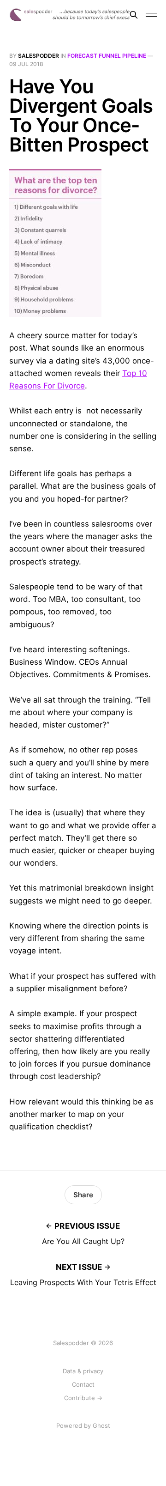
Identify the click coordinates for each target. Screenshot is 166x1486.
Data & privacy (83, 1371)
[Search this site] (134, 15)
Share (83, 1194)
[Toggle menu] (151, 15)
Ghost (101, 1425)
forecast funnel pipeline (106, 55)
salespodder (38, 55)
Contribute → (83, 1397)
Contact (83, 1384)
